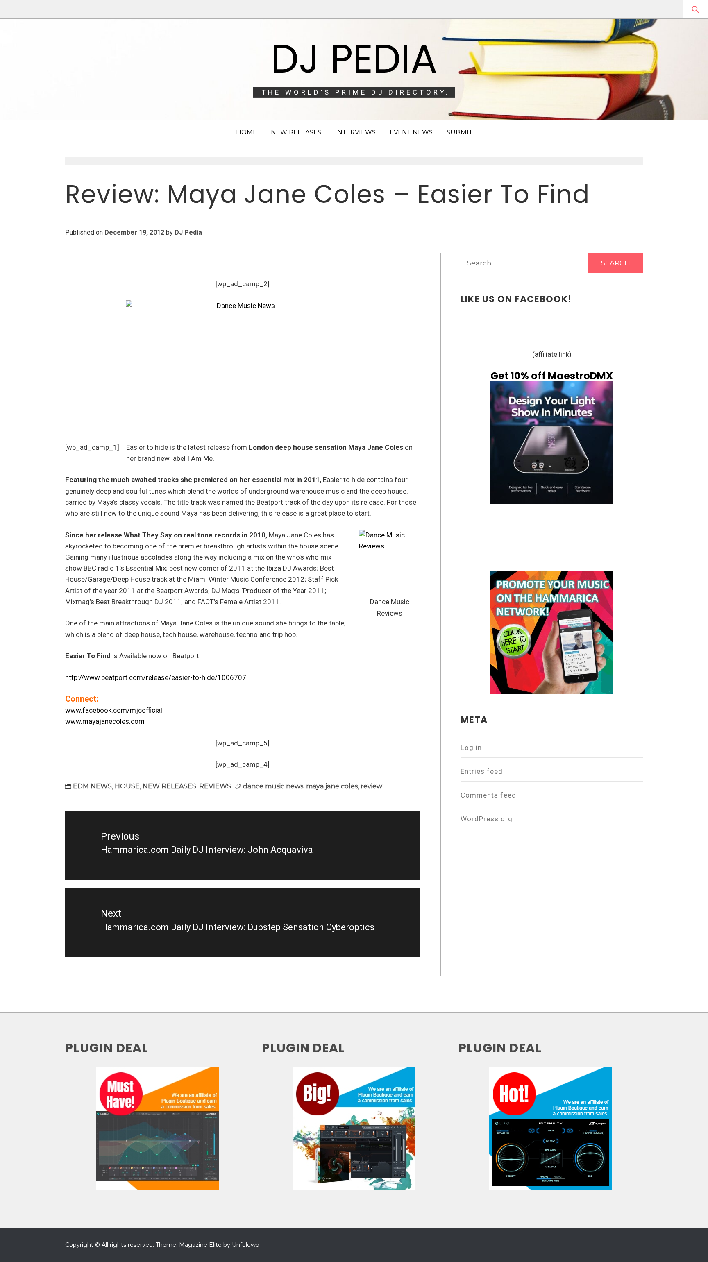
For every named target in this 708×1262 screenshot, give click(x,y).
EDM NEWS (92, 786)
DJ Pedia (354, 58)
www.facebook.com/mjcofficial (113, 710)
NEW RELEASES (296, 132)
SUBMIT (459, 132)
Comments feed (488, 795)
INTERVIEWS (355, 132)
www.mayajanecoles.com (105, 721)
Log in (471, 747)
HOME (246, 132)
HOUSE (127, 786)
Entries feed (482, 771)
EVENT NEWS (411, 132)
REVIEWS (215, 786)
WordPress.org (487, 819)
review (371, 786)
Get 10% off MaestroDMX (551, 376)
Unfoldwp (245, 1244)
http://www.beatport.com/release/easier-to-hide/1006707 (155, 677)
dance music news (273, 786)
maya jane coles (332, 786)
